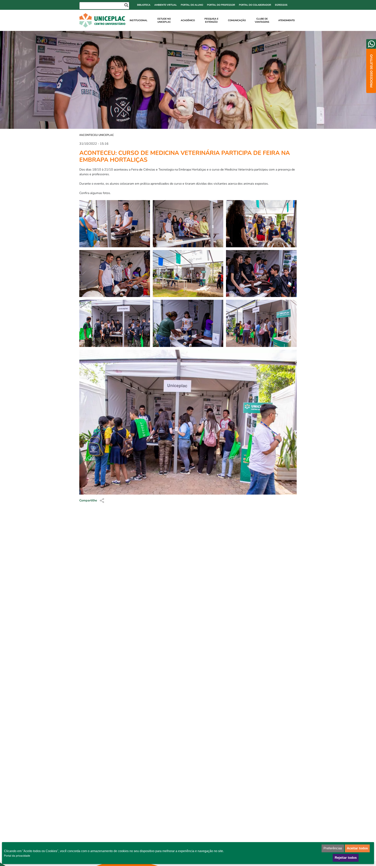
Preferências (333, 848)
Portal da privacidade (17, 855)
